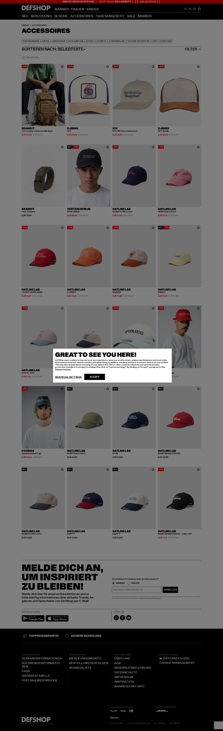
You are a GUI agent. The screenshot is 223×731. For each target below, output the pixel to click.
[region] (112, 365)
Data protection (63, 369)
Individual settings (68, 377)
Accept (95, 377)
